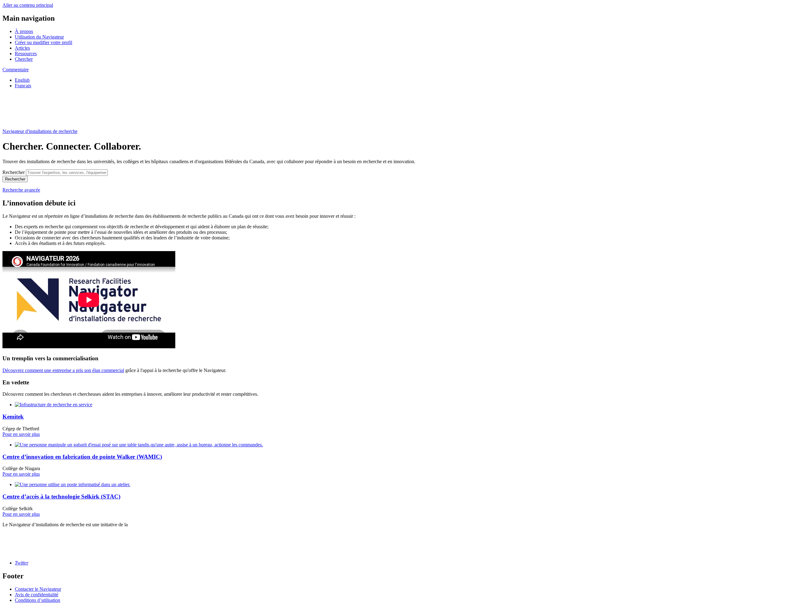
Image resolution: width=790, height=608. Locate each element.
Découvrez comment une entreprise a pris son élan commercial (63, 370)
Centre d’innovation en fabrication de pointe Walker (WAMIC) (82, 456)
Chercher (24, 59)
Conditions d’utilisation (37, 600)
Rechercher (13, 172)
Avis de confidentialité (36, 594)
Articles (22, 48)
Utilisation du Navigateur (39, 36)
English (22, 80)
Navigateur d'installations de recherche (39, 131)
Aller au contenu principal (27, 5)
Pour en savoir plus (21, 434)
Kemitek (13, 416)
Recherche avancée (21, 189)
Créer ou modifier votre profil (43, 42)
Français (23, 85)
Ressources (26, 53)
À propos (24, 31)
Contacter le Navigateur (38, 589)
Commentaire (15, 69)
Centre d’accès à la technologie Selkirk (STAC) (61, 496)
